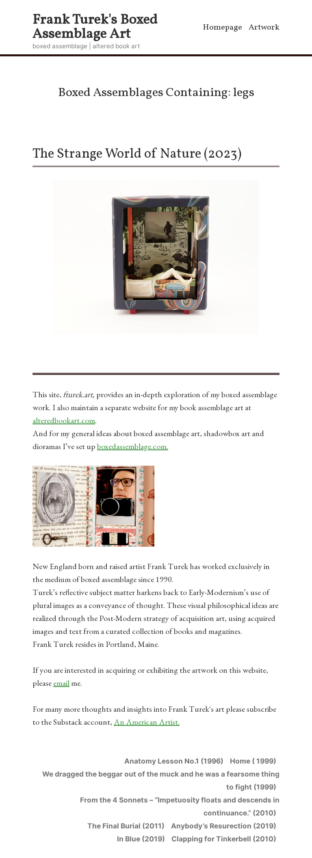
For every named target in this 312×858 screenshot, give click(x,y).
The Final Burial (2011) (126, 826)
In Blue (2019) (141, 838)
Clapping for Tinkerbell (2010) (223, 838)
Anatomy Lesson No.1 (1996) (173, 761)
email (61, 683)
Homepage (222, 27)
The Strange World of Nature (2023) (136, 154)
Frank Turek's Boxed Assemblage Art (95, 27)
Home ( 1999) (253, 761)
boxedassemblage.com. (132, 446)
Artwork (264, 27)
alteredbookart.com (63, 420)
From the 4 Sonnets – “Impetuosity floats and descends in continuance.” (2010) (180, 806)
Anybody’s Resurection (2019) (223, 826)
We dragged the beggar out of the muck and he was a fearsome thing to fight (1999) (161, 780)
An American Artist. (147, 722)
